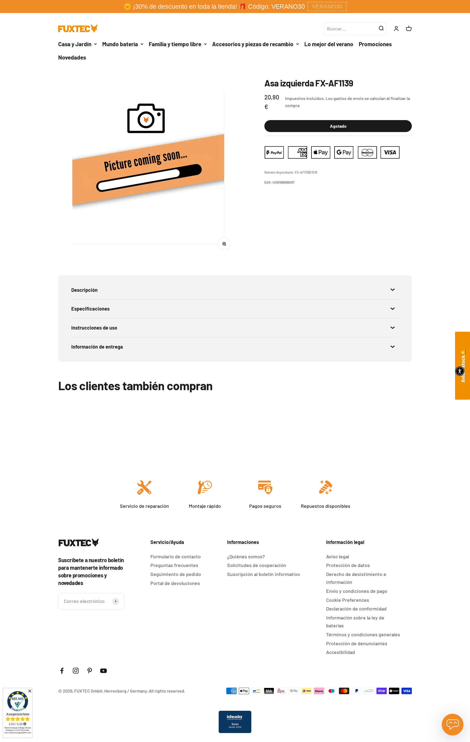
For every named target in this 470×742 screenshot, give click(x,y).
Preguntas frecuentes (174, 565)
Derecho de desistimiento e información (356, 578)
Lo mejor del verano (328, 43)
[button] (327, 6)
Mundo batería (120, 43)
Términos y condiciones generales (363, 634)
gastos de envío (348, 98)
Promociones (375, 43)
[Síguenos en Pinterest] (89, 670)
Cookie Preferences (347, 600)
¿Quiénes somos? (246, 556)
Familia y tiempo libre (175, 43)
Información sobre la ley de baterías (355, 621)
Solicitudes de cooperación (256, 565)
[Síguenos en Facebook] (62, 670)
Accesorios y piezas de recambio (252, 43)
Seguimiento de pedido (175, 574)
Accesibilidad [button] (340, 652)
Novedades (72, 57)
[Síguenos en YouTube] (103, 670)
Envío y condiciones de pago (356, 591)
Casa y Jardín (74, 43)
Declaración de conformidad (356, 609)
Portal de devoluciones (175, 583)
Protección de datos (348, 565)
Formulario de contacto (175, 556)
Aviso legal (337, 556)
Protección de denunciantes (356, 643)
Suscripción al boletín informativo (263, 574)
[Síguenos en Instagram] (75, 670)
